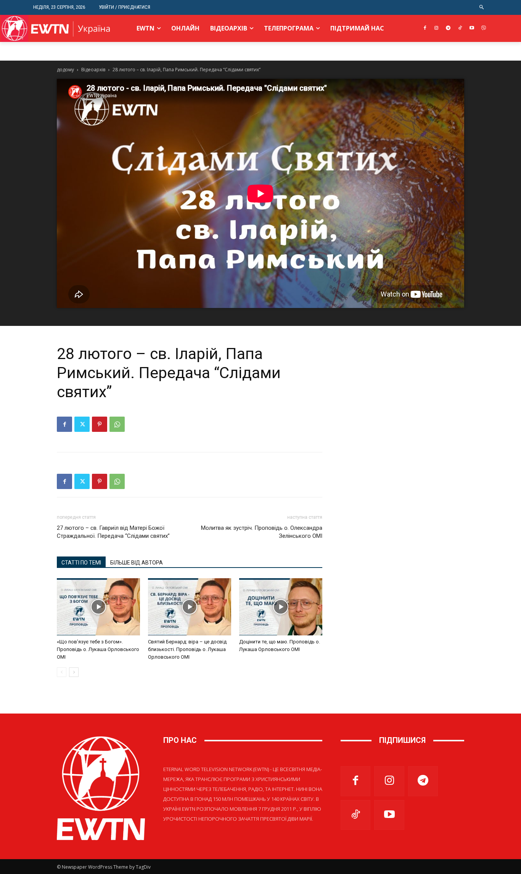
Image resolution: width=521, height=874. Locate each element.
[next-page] (74, 672)
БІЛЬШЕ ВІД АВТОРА (136, 563)
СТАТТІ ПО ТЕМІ (81, 563)
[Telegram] (448, 28)
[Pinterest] (99, 424)
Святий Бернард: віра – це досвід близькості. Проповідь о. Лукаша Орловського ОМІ (187, 649)
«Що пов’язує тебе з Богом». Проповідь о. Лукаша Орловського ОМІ (98, 649)
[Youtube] (471, 28)
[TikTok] (460, 28)
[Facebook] (424, 28)
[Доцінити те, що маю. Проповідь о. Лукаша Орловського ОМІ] (280, 606)
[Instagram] (436, 28)
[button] (482, 7)
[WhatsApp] (117, 424)
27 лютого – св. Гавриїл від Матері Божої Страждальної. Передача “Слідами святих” (113, 531)
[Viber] (483, 28)
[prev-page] (61, 672)
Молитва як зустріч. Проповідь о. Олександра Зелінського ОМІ (261, 531)
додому (65, 69)
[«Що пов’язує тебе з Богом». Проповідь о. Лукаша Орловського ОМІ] (98, 606)
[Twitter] (82, 424)
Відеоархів (93, 69)
